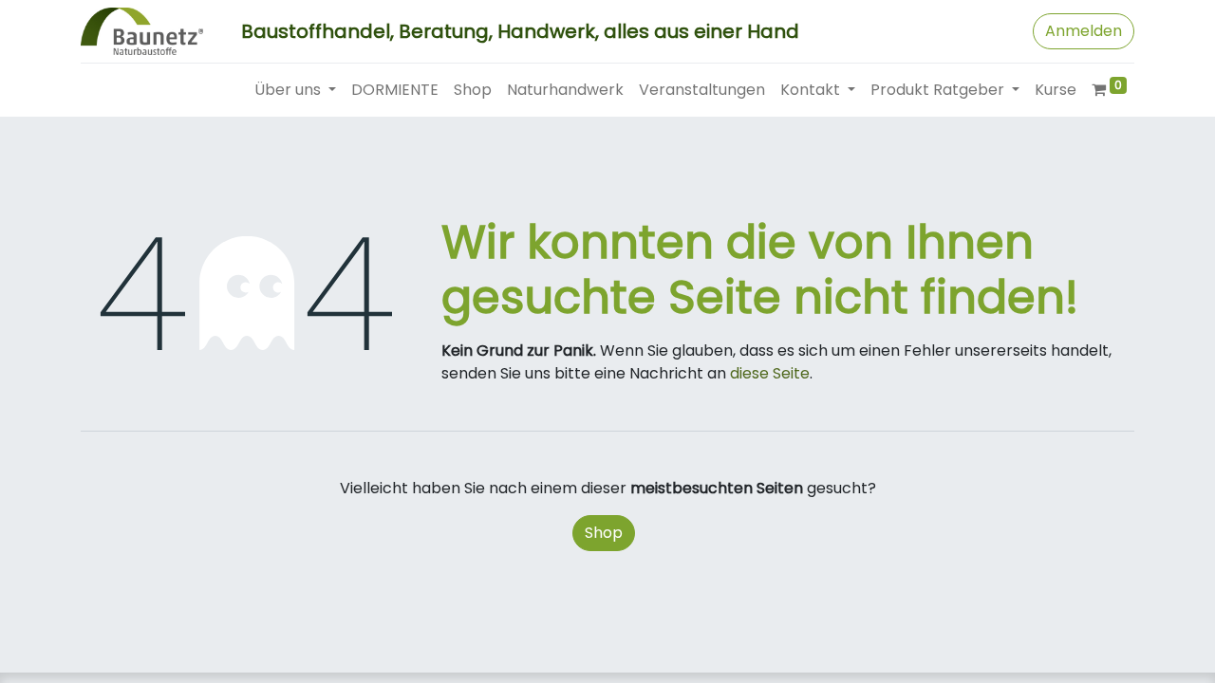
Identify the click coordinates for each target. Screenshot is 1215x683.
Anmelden (1083, 31)
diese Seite (770, 373)
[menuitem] (395, 90)
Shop (604, 533)
